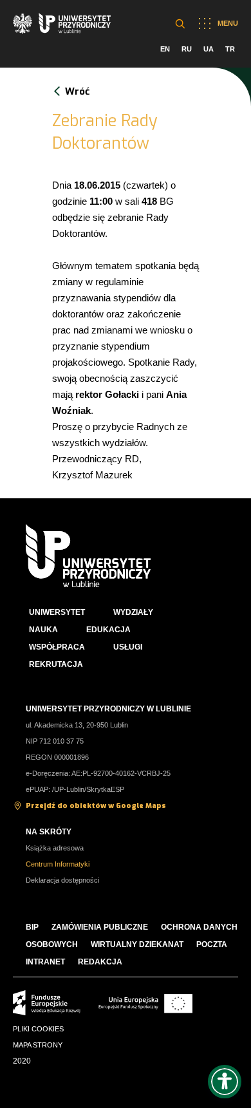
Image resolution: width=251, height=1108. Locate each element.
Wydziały (133, 612)
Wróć (77, 91)
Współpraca (57, 647)
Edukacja (108, 629)
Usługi (127, 647)
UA (208, 49)
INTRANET (45, 961)
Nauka (43, 629)
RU (186, 49)
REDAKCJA (100, 961)
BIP (32, 927)
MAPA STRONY (37, 1045)
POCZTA (211, 944)
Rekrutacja (56, 664)
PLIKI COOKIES (38, 1029)
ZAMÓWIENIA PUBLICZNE (99, 927)
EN (165, 49)
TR (230, 49)
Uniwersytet (57, 612)
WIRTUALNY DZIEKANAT (137, 944)
